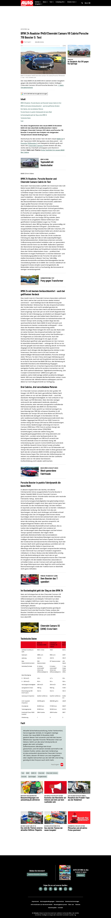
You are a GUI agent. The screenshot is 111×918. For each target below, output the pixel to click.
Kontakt (60, 908)
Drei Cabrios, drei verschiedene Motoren (32, 109)
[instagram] (45, 889)
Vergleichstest (42, 776)
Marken (37, 2)
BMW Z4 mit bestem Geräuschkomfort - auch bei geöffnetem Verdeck (40, 106)
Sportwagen (32, 776)
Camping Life (60, 2)
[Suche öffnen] (82, 3)
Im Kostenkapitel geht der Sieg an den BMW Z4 (34, 115)
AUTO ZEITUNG (24, 29)
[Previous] (23, 60)
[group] (43, 68)
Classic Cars (71, 2)
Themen (77, 904)
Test (51, 2)
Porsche (23, 776)
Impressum (35, 901)
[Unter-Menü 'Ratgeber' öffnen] (41, 4)
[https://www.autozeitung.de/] (27, 3)
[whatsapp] (65, 889)
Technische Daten (26, 118)
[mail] (70, 889)
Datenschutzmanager (72, 901)
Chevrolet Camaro (35, 146)
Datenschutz (60, 901)
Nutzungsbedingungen (47, 901)
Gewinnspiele (52, 908)
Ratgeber (38, 4)
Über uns (71, 904)
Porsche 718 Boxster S (29, 143)
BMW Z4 (60, 139)
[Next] (63, 60)
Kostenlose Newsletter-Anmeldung (37, 874)
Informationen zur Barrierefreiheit (41, 904)
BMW (27, 773)
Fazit (22, 121)
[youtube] (60, 889)
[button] (43, 110)
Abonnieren (81, 875)
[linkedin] (55, 889)
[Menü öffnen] (89, 3)
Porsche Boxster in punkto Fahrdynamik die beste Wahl (36, 112)
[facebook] (50, 889)
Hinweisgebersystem (60, 904)
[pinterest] (40, 889)
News (44, 2)
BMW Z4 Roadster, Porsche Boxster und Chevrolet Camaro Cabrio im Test (41, 103)
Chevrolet (41, 773)
